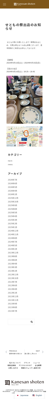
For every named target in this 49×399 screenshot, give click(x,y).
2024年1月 (12, 249)
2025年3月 (12, 220)
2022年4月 (12, 289)
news (10, 164)
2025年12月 (13, 198)
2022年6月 (12, 285)
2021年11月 (13, 300)
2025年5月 (12, 212)
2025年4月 (12, 216)
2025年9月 (12, 205)
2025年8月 (12, 209)
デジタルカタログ (25, 365)
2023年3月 (12, 267)
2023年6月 (12, 260)
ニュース (36, 363)
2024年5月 (12, 245)
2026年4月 (12, 190)
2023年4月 (12, 263)
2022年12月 (13, 274)
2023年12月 (13, 252)
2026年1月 (12, 194)
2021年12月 (13, 296)
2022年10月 (13, 278)
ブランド (27, 363)
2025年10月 (13, 201)
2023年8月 (12, 256)
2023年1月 (12, 270)
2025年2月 (12, 223)
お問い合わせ (13, 368)
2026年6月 (12, 183)
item (10, 160)
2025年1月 (12, 227)
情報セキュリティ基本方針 (31, 368)
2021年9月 (12, 303)
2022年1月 (12, 292)
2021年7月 (12, 311)
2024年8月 (12, 238)
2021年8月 (12, 307)
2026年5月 (12, 187)
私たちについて (15, 363)
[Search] (30, 321)
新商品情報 (12, 365)
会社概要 (38, 365)
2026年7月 (12, 179)
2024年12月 (13, 230)
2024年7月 (12, 241)
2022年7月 (12, 282)
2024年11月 (13, 234)
